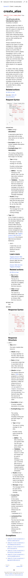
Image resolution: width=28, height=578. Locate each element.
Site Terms (11, 575)
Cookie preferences (18, 575)
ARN (17, 374)
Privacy (6, 575)
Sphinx (11, 573)
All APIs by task (10, 92)
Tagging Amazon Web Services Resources (15, 235)
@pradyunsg (17, 573)
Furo (22, 573)
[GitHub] (14, 570)
